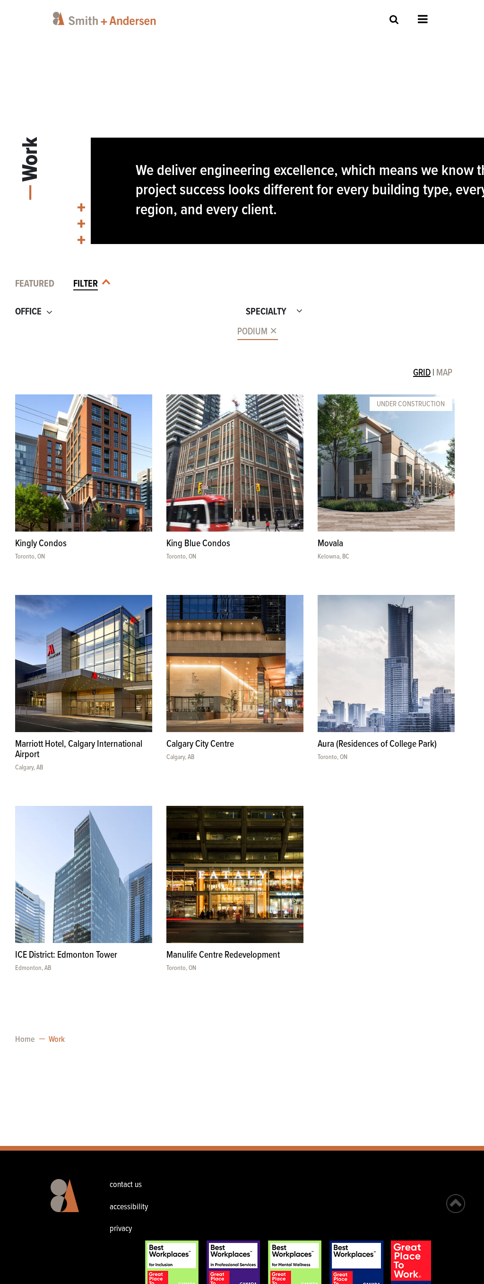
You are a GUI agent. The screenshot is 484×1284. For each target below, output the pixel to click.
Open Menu (423, 19)
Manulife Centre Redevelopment (223, 955)
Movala (330, 544)
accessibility (129, 1207)
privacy (121, 1228)
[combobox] (121, 332)
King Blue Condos (198, 544)
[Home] (106, 18)
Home (25, 1039)
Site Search (394, 19)
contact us (126, 1184)
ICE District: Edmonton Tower (66, 955)
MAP (444, 373)
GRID (422, 373)
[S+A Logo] (66, 1202)
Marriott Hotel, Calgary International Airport (78, 749)
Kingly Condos (41, 544)
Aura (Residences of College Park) (377, 744)
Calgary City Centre (200, 744)
